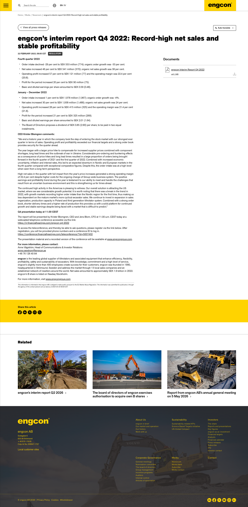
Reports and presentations (219, 426)
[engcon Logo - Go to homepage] (220, 5)
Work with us (141, 432)
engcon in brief (142, 424)
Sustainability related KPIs (183, 424)
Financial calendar (216, 440)
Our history (141, 429)
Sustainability (179, 419)
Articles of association (145, 480)
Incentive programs (144, 472)
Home (20, 15)
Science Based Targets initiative (186, 426)
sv (65, 5)
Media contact (178, 470)
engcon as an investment (219, 432)
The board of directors (145, 467)
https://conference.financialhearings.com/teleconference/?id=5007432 (55, 234)
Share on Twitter (30, 312)
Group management (144, 470)
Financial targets (215, 434)
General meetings (144, 462)
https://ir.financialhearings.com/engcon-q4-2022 (43, 223)
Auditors (139, 475)
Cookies (55, 500)
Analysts (211, 437)
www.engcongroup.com (119, 239)
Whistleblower (66, 500)
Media (27, 15)
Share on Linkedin (25, 312)
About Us (141, 419)
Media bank (177, 464)
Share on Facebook (20, 312)
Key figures (213, 429)
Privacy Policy (43, 500)
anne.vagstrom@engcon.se (32, 250)
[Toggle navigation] (6, 5)
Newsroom (37, 15)
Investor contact (215, 450)
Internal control (142, 478)
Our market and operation (147, 426)
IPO (209, 448)
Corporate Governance (148, 457)
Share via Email (35, 312)
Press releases (214, 442)
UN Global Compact (180, 429)
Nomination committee (146, 464)
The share (212, 424)
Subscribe (212, 445)
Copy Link (40, 312)
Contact (212, 457)
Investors (213, 419)
